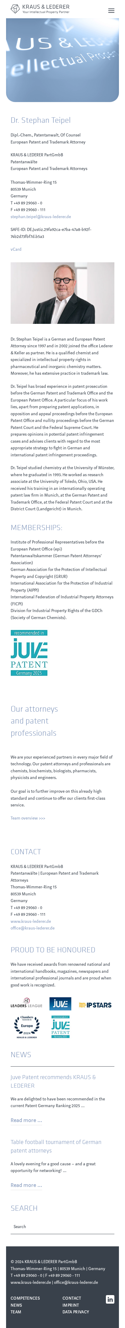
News (16, 1305)
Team (16, 1312)
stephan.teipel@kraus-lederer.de (41, 217)
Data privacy (75, 1312)
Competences (25, 1298)
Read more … (26, 1120)
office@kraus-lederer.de (33, 928)
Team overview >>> (28, 818)
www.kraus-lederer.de (31, 921)
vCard (16, 249)
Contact (71, 1298)
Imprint (70, 1305)
